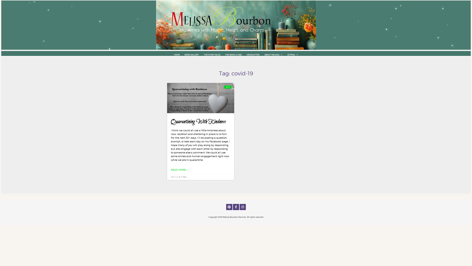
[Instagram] (243, 207)
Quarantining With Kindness (198, 121)
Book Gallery (192, 54)
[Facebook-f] (236, 207)
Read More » (179, 169)
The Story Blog (212, 54)
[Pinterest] (229, 207)
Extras (291, 54)
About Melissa (271, 54)
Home (177, 54)
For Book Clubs (233, 54)
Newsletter (253, 54)
